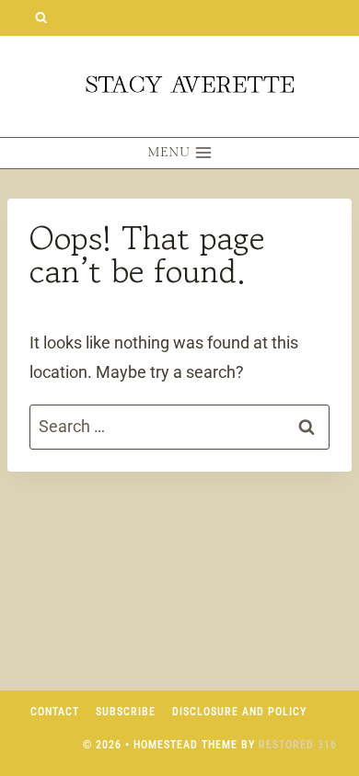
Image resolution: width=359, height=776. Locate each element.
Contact (54, 711)
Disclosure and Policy (239, 711)
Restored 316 (298, 744)
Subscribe (126, 711)
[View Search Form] (41, 18)
